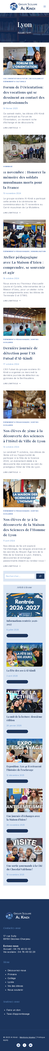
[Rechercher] (40, 576)
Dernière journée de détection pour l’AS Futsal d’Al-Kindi (20, 353)
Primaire (12, 974)
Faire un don (14, 1010)
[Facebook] (24, 1045)
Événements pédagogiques (16, 251)
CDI (4, 79)
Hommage (8, 166)
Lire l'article (12, 128)
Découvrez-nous (17, 970)
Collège (12, 978)
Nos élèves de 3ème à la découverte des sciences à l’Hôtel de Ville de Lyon (24, 435)
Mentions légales (27, 1037)
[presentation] (24, 605)
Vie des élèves (15, 986)
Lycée (11, 982)
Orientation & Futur (18, 79)
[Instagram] (18, 1045)
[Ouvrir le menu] (44, 6)
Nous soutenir (15, 989)
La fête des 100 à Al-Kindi (21, 670)
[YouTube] (30, 1045)
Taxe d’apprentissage (18, 1014)
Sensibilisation (38, 251)
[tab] (24, 587)
